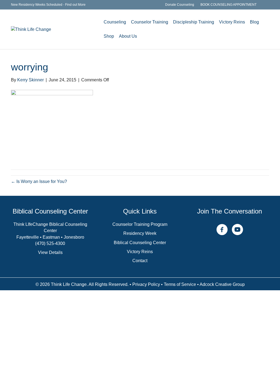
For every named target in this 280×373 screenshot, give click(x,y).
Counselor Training (149, 22)
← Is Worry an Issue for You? (39, 181)
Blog (254, 22)
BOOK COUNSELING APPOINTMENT (228, 5)
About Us (128, 36)
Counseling (115, 22)
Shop (109, 36)
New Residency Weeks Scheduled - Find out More (48, 5)
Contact (139, 260)
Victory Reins (232, 22)
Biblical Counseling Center (140, 242)
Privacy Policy (146, 284)
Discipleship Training (193, 22)
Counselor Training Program (139, 224)
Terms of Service (180, 284)
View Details (50, 252)
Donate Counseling (179, 5)
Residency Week (139, 233)
